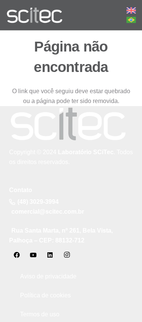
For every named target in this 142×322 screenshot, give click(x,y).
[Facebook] (16, 255)
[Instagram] (66, 255)
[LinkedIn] (50, 255)
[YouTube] (33, 255)
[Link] (34, 15)
